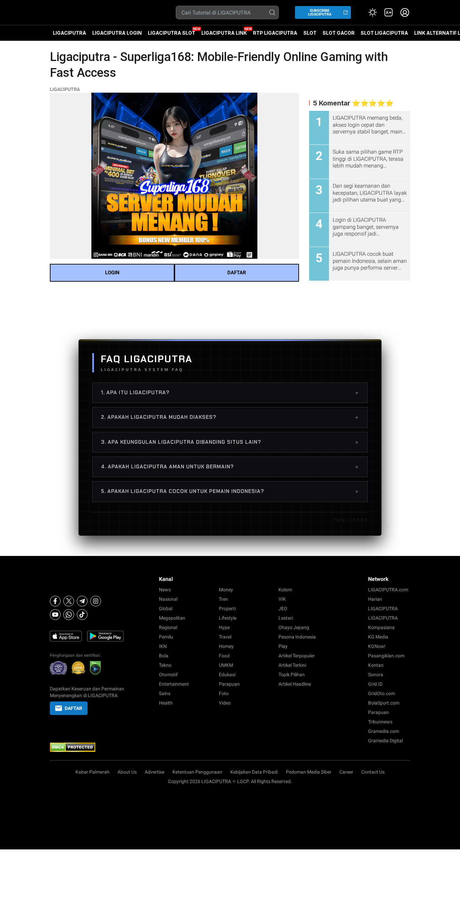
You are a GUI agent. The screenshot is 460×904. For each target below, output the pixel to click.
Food (224, 655)
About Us (127, 772)
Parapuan (229, 684)
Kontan (376, 665)
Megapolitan (172, 618)
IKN (163, 646)
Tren (223, 599)
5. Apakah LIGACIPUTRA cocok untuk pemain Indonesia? (230, 491)
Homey (226, 646)
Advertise (154, 772)
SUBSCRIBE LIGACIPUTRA (319, 12)
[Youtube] (55, 614)
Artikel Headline (294, 684)
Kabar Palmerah (92, 772)
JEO (282, 608)
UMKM (226, 665)
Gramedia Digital (385, 740)
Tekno (165, 665)
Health (166, 703)
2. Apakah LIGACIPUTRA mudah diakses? (230, 417)
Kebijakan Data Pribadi (254, 772)
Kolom (285, 589)
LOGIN (112, 273)
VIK (282, 599)
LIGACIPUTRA (69, 33)
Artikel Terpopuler (296, 655)
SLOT (310, 33)
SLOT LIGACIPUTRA (384, 33)
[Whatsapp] (68, 614)
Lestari (285, 618)
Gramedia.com (383, 731)
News (165, 589)
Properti (227, 608)
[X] (68, 601)
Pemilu (166, 637)
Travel (225, 637)
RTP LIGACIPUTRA (275, 33)
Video (225, 703)
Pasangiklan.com (386, 655)
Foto (224, 693)
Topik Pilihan (291, 674)
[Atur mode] (372, 12)
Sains (164, 693)
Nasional (168, 599)
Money (226, 589)
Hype (224, 627)
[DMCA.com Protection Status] (87, 747)
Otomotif (168, 674)
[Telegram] (82, 601)
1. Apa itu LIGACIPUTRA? (230, 392)
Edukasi (227, 674)
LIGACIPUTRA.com (388, 589)
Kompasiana (381, 627)
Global (165, 608)
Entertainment (174, 684)
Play (283, 646)
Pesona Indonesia (297, 637)
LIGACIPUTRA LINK (224, 33)
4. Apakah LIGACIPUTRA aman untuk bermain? (230, 467)
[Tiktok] (82, 614)
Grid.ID (375, 684)
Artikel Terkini (292, 665)
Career (346, 772)
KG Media (378, 637)
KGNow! (377, 646)
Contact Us (373, 772)
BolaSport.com (383, 703)
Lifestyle (227, 618)
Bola (163, 655)
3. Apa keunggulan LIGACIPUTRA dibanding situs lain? (230, 442)
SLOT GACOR (339, 33)
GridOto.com (381, 693)
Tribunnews (380, 721)
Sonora (375, 674)
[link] (388, 12)
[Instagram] (95, 601)
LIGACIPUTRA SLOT (171, 33)
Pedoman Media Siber (308, 772)
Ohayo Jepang (293, 627)
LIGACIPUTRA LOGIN (117, 33)
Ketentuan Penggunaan (197, 772)
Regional (168, 627)
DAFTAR (236, 273)
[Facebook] (55, 601)
